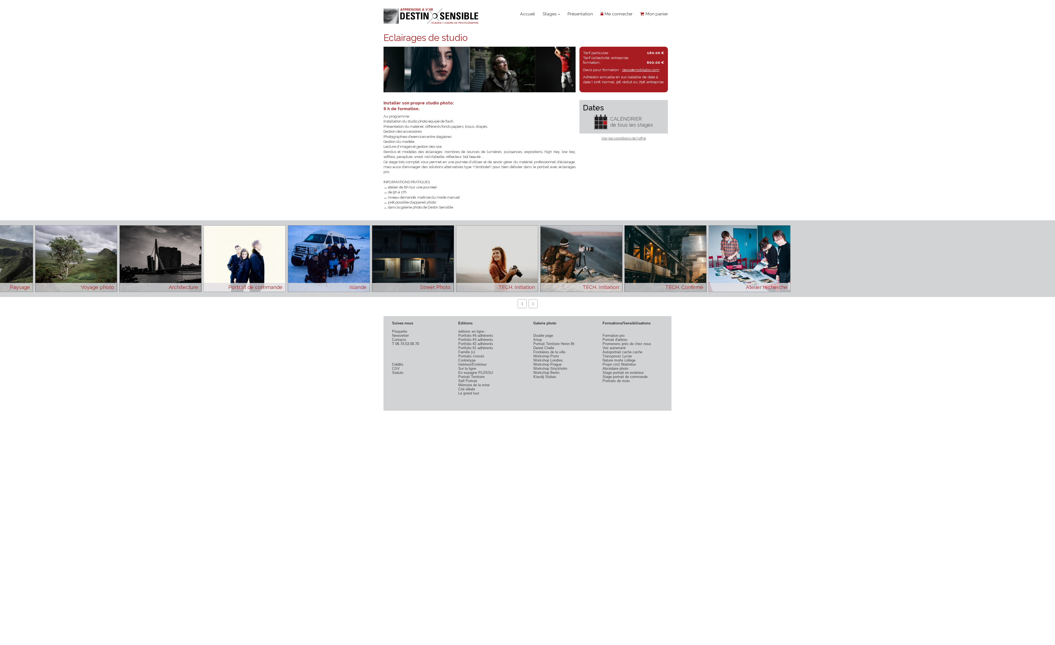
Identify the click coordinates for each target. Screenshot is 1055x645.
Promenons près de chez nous (627, 344)
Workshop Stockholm (550, 368)
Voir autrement (614, 348)
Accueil (527, 13)
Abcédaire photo (615, 368)
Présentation (580, 13)
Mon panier (656, 13)
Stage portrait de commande (625, 377)
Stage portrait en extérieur (623, 373)
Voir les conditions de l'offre (623, 138)
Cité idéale (466, 389)
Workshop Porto (546, 356)
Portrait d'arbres (615, 340)
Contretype (467, 360)
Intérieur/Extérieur (472, 364)
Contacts (399, 340)
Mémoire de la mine (474, 385)
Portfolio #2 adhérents (475, 344)
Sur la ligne (467, 368)
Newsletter (400, 335)
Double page (543, 335)
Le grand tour (468, 393)
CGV (396, 368)
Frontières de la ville (549, 352)
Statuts (398, 373)
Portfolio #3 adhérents (475, 340)
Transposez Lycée (617, 356)
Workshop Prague (547, 364)
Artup (537, 340)
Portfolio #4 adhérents (475, 335)
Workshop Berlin (546, 373)
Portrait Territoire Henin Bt (553, 344)
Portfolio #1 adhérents (475, 348)
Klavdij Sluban (544, 377)
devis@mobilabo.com (640, 70)
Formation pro (613, 335)
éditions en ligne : (472, 331)
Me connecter (617, 13)
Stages (550, 13)
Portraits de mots (616, 381)
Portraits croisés (471, 356)
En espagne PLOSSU (475, 373)
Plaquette (399, 331)
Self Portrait (467, 381)
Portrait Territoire (471, 377)
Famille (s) (466, 352)
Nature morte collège (619, 360)
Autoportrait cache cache (622, 352)
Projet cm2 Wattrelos (619, 364)
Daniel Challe (543, 348)
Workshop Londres (548, 360)
